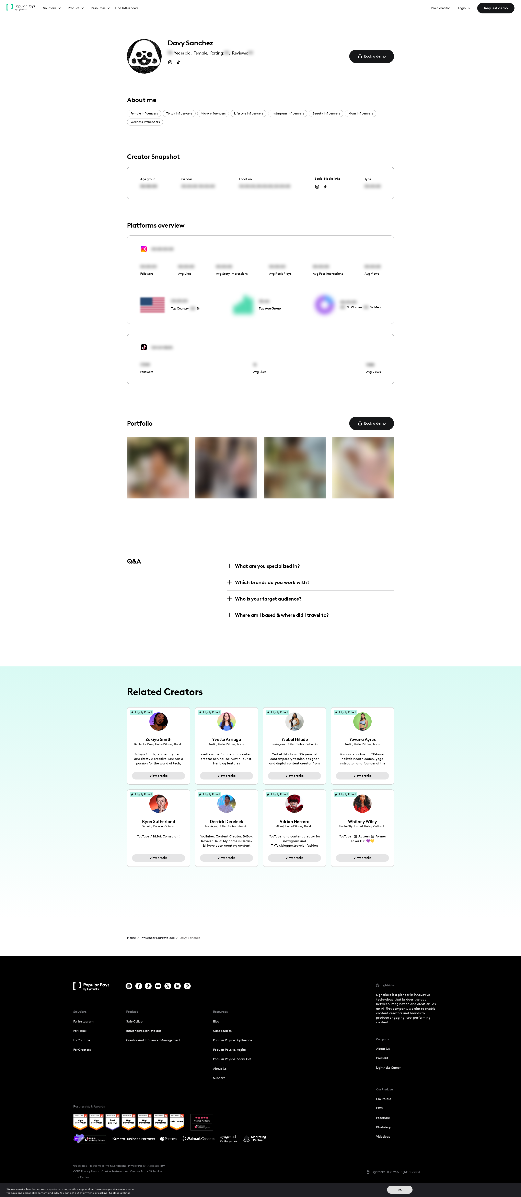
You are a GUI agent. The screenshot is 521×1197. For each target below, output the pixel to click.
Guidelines (79, 1166)
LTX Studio (383, 1099)
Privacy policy (137, 1166)
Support (219, 1078)
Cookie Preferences (115, 1171)
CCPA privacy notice (86, 1171)
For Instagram (83, 1021)
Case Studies (222, 1031)
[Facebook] (138, 986)
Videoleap (383, 1136)
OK (400, 1189)
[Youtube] (158, 986)
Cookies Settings (119, 1192)
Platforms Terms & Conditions (107, 1166)
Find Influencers (126, 8)
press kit (382, 1058)
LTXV (379, 1108)
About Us (220, 1069)
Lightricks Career (388, 1067)
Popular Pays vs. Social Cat (232, 1059)
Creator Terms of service (146, 1171)
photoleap (383, 1127)
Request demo (496, 8)
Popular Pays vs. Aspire (229, 1050)
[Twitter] (167, 986)
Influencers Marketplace (144, 1031)
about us (383, 1049)
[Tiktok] (148, 986)
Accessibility (156, 1166)
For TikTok (79, 1031)
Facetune (383, 1118)
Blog (216, 1021)
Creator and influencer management (153, 1040)
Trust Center (81, 1177)
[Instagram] (129, 986)
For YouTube (81, 1040)
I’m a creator (440, 8)
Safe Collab (134, 1021)
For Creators (82, 1050)
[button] (52, 8)
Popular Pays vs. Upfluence (232, 1040)
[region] (260, 1190)
